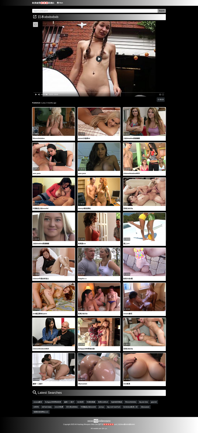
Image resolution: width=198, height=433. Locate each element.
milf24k (36, 407)
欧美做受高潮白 (43, 3)
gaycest (154, 402)
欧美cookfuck (103, 402)
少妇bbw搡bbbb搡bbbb (125, 424)
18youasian (145, 407)
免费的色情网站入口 (41, 412)
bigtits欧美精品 (116, 402)
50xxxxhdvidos (130, 402)
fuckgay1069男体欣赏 (53, 402)
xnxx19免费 (59, 407)
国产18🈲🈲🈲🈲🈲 (106, 424)
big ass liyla (143, 402)
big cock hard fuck (113, 407)
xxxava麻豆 (38, 402)
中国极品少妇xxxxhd (88, 407)
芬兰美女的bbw (72, 407)
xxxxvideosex (99, 421)
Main (61, 3)
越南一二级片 (69, 402)
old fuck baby (47, 407)
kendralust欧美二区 (130, 407)
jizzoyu (101, 407)
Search (161, 11)
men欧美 (80, 402)
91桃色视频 (91, 402)
